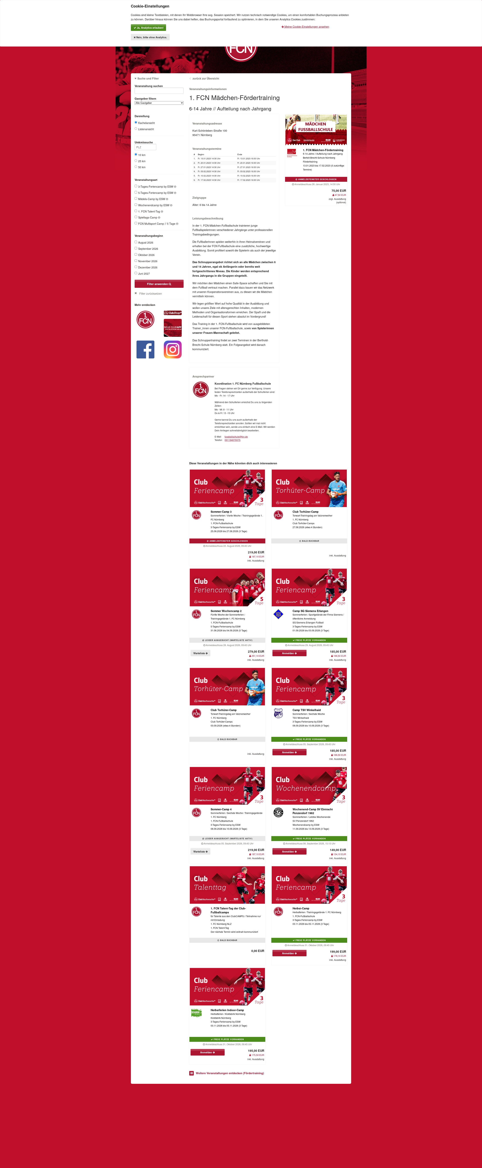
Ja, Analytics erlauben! (149, 27)
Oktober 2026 (146, 255)
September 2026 (148, 249)
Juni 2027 (144, 273)
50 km (142, 167)
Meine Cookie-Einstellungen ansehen (306, 26)
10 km (142, 155)
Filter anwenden (158, 284)
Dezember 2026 (147, 267)
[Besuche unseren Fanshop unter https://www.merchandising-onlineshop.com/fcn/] (173, 312)
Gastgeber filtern (145, 98)
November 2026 (147, 261)
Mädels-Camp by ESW (152, 199)
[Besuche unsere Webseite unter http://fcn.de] (145, 319)
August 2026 (145, 242)
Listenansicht (146, 129)
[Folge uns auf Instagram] (173, 349)
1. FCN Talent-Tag (149, 211)
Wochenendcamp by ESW (154, 205)
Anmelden (288, 653)
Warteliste (199, 653)
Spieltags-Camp (148, 217)
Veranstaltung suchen (149, 86)
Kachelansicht (146, 123)
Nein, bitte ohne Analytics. (151, 37)
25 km (142, 161)
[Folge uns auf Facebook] (145, 349)
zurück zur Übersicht (206, 78)
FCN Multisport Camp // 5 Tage (157, 223)
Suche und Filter (148, 78)
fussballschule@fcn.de (236, 436)
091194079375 (232, 440)
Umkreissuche (144, 142)
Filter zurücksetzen (150, 293)
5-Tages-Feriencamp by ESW (156, 193)
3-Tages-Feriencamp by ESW (156, 186)
